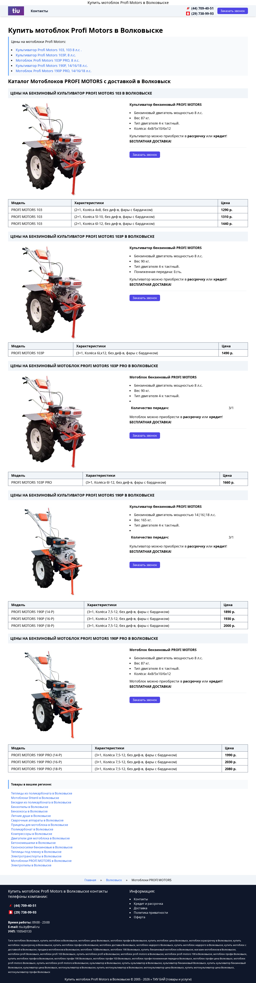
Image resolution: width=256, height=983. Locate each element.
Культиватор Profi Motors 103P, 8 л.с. (46, 55)
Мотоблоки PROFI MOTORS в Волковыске (41, 861)
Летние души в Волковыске (31, 816)
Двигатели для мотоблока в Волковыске (40, 838)
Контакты (39, 11)
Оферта (139, 917)
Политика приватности (151, 913)
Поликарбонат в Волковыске (32, 829)
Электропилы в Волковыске (31, 865)
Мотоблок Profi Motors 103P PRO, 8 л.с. (47, 60)
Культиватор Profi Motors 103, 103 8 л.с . (49, 50)
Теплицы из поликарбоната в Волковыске (41, 793)
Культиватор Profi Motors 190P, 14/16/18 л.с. (52, 65)
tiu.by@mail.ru (29, 927)
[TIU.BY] (16, 10)
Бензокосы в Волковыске (29, 811)
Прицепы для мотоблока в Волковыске (39, 825)
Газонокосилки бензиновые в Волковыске (42, 847)
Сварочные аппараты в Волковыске (37, 820)
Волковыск (114, 880)
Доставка (140, 908)
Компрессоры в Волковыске (31, 834)
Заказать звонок (145, 155)
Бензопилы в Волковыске (29, 807)
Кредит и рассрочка (148, 904)
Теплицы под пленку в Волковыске (36, 852)
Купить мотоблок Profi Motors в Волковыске (128, 2)
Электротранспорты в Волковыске (36, 856)
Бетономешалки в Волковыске (33, 843)
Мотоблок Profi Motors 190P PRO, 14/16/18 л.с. (53, 71)
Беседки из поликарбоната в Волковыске (41, 802)
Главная (90, 880)
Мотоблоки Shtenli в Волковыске (35, 798)
